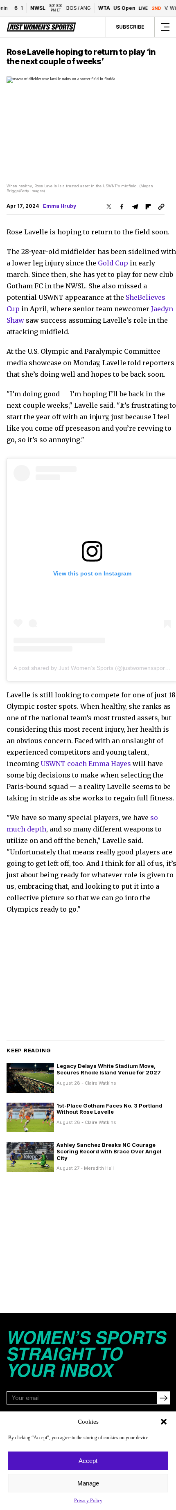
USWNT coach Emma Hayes (86, 763)
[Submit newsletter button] (163, 1398)
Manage (88, 1483)
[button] (164, 1422)
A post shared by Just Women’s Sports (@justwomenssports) (92, 668)
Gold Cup (113, 263)
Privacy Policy (88, 1500)
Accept (88, 1460)
